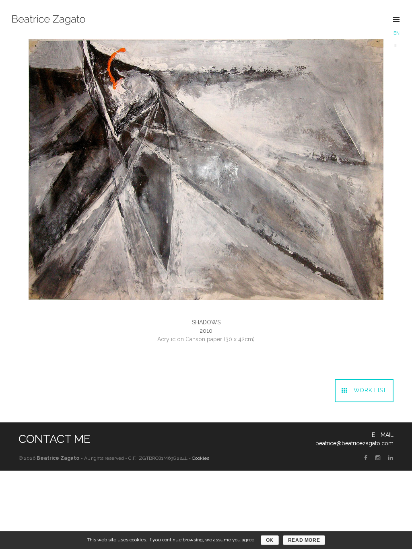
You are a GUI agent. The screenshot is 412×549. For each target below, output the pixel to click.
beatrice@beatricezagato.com (354, 443)
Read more (304, 540)
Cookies (200, 458)
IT (395, 45)
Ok (270, 540)
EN (396, 33)
